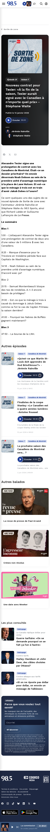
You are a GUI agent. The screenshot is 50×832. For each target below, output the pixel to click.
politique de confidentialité (33, 750)
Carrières (27, 794)
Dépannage (33, 789)
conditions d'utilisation (20, 751)
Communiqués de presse (11, 794)
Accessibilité (23, 792)
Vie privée (23, 789)
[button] (12, 827)
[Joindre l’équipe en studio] (34, 4)
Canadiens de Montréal (37, 354)
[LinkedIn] (24, 803)
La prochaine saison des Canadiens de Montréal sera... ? (31, 449)
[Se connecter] (46, 3)
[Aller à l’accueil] (12, 5)
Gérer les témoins (8, 792)
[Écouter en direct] (24, 4)
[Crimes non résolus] (25, 543)
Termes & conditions (9, 789)
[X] (29, 803)
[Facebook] (4, 154)
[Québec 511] (46, 782)
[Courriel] (15, 154)
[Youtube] (34, 803)
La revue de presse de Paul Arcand (22, 521)
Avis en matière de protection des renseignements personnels (20, 744)
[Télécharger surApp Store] (9, 813)
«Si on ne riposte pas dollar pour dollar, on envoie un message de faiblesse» (32, 685)
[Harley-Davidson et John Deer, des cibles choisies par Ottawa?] (7, 657)
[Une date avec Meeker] (25, 585)
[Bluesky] (18, 803)
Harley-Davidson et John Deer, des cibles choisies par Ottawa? (31, 662)
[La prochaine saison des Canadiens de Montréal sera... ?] (7, 446)
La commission (28, 826)
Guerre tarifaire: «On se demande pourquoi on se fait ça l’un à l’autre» (31, 641)
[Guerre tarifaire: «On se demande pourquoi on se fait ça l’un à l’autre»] (7, 634)
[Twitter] (10, 154)
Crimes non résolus (13, 563)
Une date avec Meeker (15, 604)
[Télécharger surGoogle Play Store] (29, 813)
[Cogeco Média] (31, 780)
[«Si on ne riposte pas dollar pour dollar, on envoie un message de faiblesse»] (7, 678)
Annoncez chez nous (9, 797)
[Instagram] (8, 803)
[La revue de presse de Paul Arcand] (25, 501)
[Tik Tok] (13, 803)
